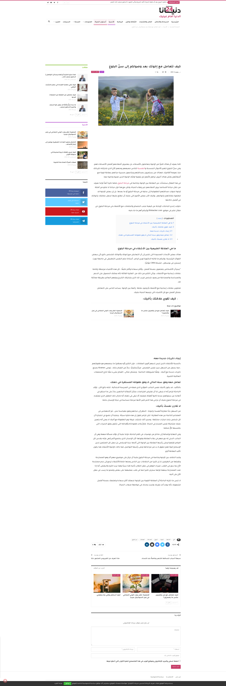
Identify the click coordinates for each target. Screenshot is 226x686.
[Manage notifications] (5, 681)
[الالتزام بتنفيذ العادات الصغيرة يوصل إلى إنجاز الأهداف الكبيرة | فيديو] (82, 145)
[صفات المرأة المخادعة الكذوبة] (82, 165)
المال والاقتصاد (145, 22)
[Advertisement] (113, 45)
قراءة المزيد (58, 683)
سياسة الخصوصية (157, 677)
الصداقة (149, 539)
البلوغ (156, 539)
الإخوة (162, 539)
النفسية (141, 169)
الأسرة (111, 22)
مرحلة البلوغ (123, 183)
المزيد (57, 22)
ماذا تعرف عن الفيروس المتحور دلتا (105, 558)
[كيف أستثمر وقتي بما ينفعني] (107, 583)
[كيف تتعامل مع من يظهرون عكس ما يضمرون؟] (176, 313)
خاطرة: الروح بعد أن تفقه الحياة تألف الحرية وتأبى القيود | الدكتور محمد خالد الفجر (139, 2)
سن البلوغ (134, 539)
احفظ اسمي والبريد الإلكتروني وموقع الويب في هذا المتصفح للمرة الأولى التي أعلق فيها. (142, 661)
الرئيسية (175, 22)
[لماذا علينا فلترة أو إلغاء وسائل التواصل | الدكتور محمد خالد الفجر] (82, 77)
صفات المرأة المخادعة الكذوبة (65, 162)
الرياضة (120, 22)
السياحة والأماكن (162, 22)
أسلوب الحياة (100, 22)
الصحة (77, 22)
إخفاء (160, 218)
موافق (67, 683)
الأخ (174, 539)
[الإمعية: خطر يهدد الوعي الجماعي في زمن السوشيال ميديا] (129, 313)
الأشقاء (168, 539)
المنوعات (88, 22)
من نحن (178, 677)
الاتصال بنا (169, 677)
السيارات (66, 22)
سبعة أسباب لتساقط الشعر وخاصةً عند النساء (161, 558)
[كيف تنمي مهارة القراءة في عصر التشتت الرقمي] (82, 87)
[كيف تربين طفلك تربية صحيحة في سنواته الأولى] (82, 155)
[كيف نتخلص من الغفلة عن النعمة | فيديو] (82, 98)
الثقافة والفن (131, 22)
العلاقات (142, 539)
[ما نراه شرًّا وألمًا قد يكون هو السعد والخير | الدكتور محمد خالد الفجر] (82, 107)
